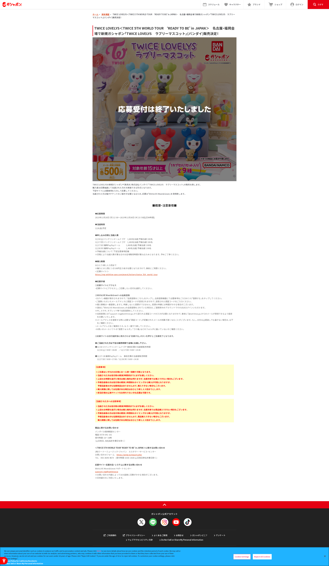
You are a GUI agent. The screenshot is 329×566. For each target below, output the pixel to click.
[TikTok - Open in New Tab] (187, 522)
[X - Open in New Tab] (141, 522)
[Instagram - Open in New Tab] (164, 522)
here (99, 551)
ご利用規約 (111, 535)
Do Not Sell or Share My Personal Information (182, 539)
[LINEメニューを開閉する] (153, 522)
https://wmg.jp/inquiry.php (129, 454)
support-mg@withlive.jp (106, 471)
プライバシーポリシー (135, 535)
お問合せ (180, 535)
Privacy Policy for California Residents (20, 561)
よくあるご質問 (160, 535)
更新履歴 (105, 14)
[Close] (325, 556)
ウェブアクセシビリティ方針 (140, 539)
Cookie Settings (242, 556)
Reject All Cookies (262, 556)
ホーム (95, 14)
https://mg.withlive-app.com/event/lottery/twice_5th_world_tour (126, 274)
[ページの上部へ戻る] (164, 504)
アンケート (220, 535)
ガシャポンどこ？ (199, 535)
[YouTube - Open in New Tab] (176, 522)
